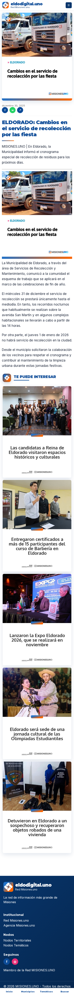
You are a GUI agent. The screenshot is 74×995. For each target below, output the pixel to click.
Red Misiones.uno (16, 920)
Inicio (9, 991)
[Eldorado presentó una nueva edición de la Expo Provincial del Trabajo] (37, 619)
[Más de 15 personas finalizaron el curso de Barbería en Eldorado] (37, 525)
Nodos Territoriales (17, 940)
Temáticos (46, 991)
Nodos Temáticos (15, 945)
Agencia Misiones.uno (19, 925)
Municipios (28, 991)
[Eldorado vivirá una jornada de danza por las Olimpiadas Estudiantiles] (37, 713)
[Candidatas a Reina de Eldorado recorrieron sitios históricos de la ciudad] (37, 432)
